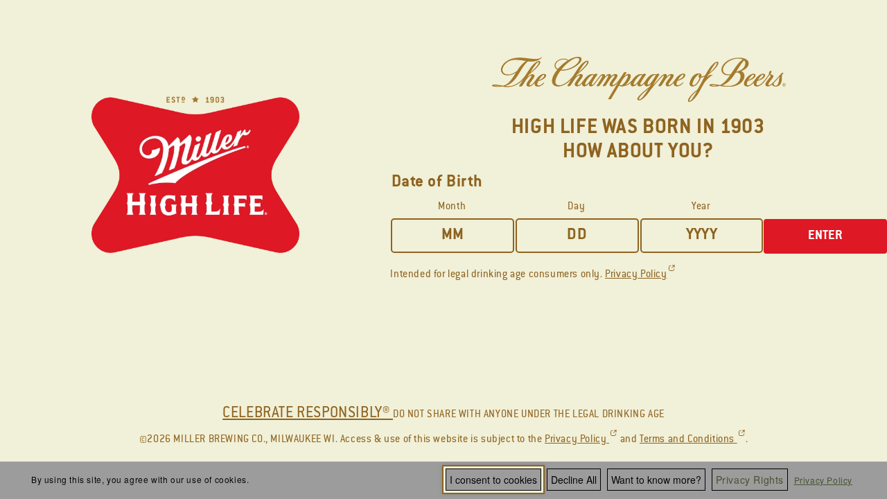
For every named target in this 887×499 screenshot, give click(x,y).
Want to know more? (656, 480)
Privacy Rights (750, 480)
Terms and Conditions (693, 440)
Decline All (574, 480)
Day (576, 207)
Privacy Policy (823, 480)
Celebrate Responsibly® (307, 413)
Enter (825, 236)
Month (452, 207)
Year (701, 207)
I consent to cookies (493, 480)
